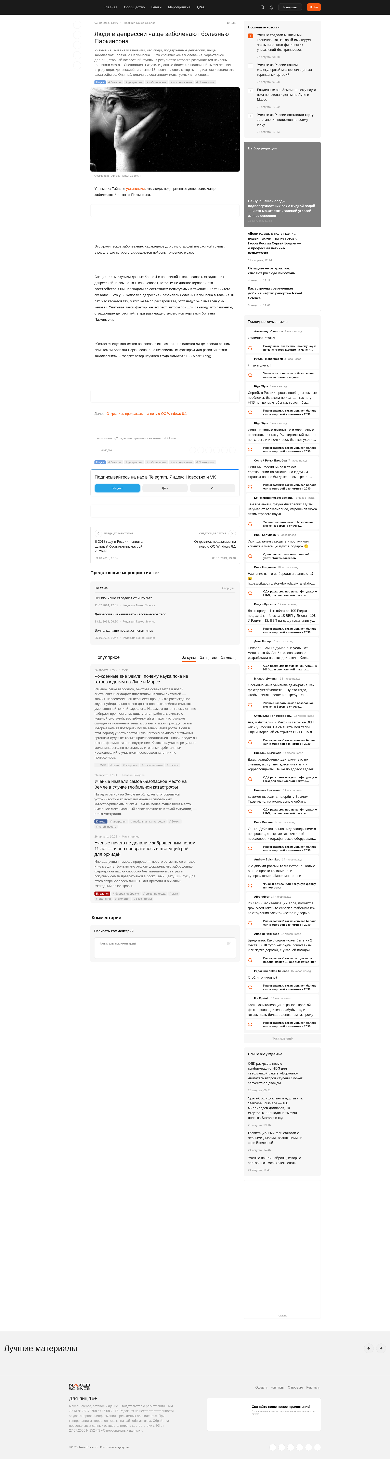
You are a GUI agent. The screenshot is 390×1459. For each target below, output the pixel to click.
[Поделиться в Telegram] (77, 55)
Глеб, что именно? (262, 977)
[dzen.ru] (299, 1447)
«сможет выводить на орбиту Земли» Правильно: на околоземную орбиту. (278, 799)
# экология (122, 898)
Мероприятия (179, 7)
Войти (314, 7)
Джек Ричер (262, 641)
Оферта (261, 1387)
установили (135, 189)
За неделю (208, 658)
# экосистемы (143, 898)
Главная (110, 7)
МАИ (103, 765)
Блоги (156, 7)
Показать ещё (282, 1038)
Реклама (312, 1387)
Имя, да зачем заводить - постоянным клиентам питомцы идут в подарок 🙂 (278, 543)
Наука (100, 82)
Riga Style (261, 386)
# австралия (118, 821)
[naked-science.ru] (317, 1447)
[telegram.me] (308, 1447)
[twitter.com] (272, 1447)
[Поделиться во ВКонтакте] (77, 65)
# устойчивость (106, 826)
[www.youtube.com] (290, 1447)
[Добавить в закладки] (77, 25)
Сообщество (134, 7)
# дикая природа (154, 893)
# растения (103, 898)
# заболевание (156, 82)
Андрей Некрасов (267, 933)
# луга (174, 893)
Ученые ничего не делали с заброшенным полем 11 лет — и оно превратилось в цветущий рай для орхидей (144, 848)
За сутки (189, 658)
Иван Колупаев (265, 534)
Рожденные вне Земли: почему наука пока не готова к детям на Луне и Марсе (141, 679)
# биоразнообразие (126, 893)
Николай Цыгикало (268, 752)
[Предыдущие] (369, 1348)
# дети (114, 765)
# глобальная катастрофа (148, 821)
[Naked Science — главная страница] (85, 7)
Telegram (117, 488)
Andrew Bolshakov (267, 859)
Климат (101, 821)
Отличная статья (261, 338)
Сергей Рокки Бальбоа (270, 460)
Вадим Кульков (265, 604)
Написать (290, 7)
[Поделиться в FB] (77, 35)
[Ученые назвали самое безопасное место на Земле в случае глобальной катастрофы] (218, 796)
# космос (173, 765)
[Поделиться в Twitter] (77, 45)
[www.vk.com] (281, 1447)
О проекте (295, 1387)
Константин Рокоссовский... (274, 497)
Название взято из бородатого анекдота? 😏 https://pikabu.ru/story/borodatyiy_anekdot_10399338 (281, 579)
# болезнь (114, 82)
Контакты (278, 1387)
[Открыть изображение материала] (165, 129)
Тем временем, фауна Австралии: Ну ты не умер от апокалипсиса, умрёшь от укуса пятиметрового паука (282, 509)
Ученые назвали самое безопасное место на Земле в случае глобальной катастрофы (140, 784)
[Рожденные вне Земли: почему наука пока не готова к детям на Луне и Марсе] (218, 691)
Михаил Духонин (266, 678)
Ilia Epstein (262, 998)
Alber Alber (261, 896)
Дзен (165, 488)
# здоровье (130, 765)
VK (212, 488)
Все (156, 573)
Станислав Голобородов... (273, 715)
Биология (102, 893)
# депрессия (134, 82)
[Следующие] (381, 1348)
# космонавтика (152, 765)
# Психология (205, 82)
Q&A (201, 7)
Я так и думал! (259, 365)
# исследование (181, 82)
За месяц (228, 658)
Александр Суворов (268, 331)
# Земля (174, 821)
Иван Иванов (263, 822)
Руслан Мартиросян (268, 358)
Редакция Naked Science (139, 22)
